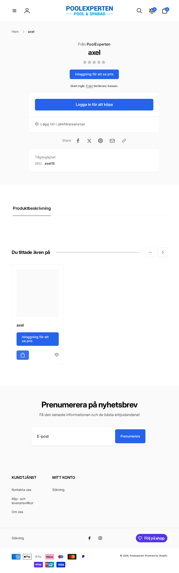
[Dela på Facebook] (78, 140)
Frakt (89, 86)
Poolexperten (137, 555)
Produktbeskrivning (32, 208)
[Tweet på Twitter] (89, 140)
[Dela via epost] (112, 141)
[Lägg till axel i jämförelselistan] (57, 355)
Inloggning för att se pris (94, 74)
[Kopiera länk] (124, 140)
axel (20, 325)
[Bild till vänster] (150, 252)
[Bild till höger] (162, 252)
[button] (14, 11)
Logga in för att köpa (94, 104)
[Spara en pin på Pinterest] (100, 140)
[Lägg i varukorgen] (23, 355)
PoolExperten (94, 44)
